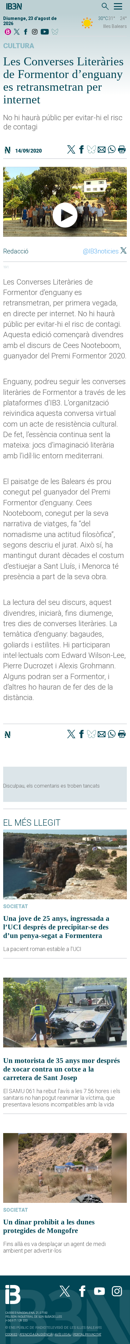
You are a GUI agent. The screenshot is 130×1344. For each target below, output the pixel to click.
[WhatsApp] (111, 150)
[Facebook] (25, 32)
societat (15, 906)
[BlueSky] (56, 32)
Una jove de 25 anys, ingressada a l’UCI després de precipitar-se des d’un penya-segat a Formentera (56, 927)
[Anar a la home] (8, 32)
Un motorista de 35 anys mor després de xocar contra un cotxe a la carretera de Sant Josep (61, 1069)
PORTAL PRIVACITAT (87, 1334)
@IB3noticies (101, 251)
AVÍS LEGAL (63, 1334)
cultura (18, 46)
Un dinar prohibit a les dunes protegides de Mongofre (49, 1226)
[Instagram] (35, 32)
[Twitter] (71, 150)
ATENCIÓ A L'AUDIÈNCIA (36, 1334)
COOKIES (11, 1334)
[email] (101, 150)
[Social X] (17, 32)
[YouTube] (44, 32)
